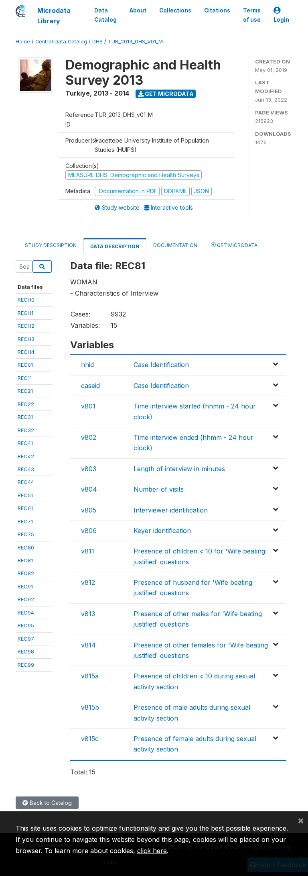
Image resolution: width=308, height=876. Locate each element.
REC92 (26, 599)
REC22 (26, 404)
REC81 (25, 560)
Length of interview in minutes (179, 469)
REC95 (26, 625)
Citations (217, 10)
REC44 (26, 482)
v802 (88, 437)
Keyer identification (162, 531)
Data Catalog (105, 14)
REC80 (26, 547)
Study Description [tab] (51, 245)
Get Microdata (169, 93)
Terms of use (252, 14)
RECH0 (26, 299)
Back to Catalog (50, 802)
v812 (88, 582)
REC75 (26, 534)
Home (23, 42)
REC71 (25, 521)
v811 (87, 551)
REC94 (26, 612)
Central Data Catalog (61, 42)
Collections (175, 10)
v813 (88, 614)
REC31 (25, 417)
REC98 (26, 651)
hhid (87, 365)
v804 (89, 489)
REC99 (26, 665)
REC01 (25, 364)
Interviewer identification (171, 510)
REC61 (25, 508)
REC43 (26, 469)
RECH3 (26, 339)
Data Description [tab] (115, 246)
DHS (97, 42)
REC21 (25, 391)
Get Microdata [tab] (236, 245)
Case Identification (161, 365)
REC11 (25, 378)
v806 (89, 531)
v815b (90, 707)
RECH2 (26, 326)
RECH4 (26, 352)
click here (152, 851)
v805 (88, 510)
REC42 (26, 456)
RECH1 (25, 313)
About (138, 10)
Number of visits (159, 489)
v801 (88, 406)
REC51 (25, 495)
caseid (90, 386)
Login (281, 19)
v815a (90, 676)
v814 (88, 645)
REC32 (26, 430)
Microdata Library (54, 15)
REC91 (25, 586)
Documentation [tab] (175, 245)
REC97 (26, 638)
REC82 (26, 573)
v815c (90, 739)
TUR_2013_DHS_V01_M (135, 42)
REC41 (25, 443)
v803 (88, 469)
